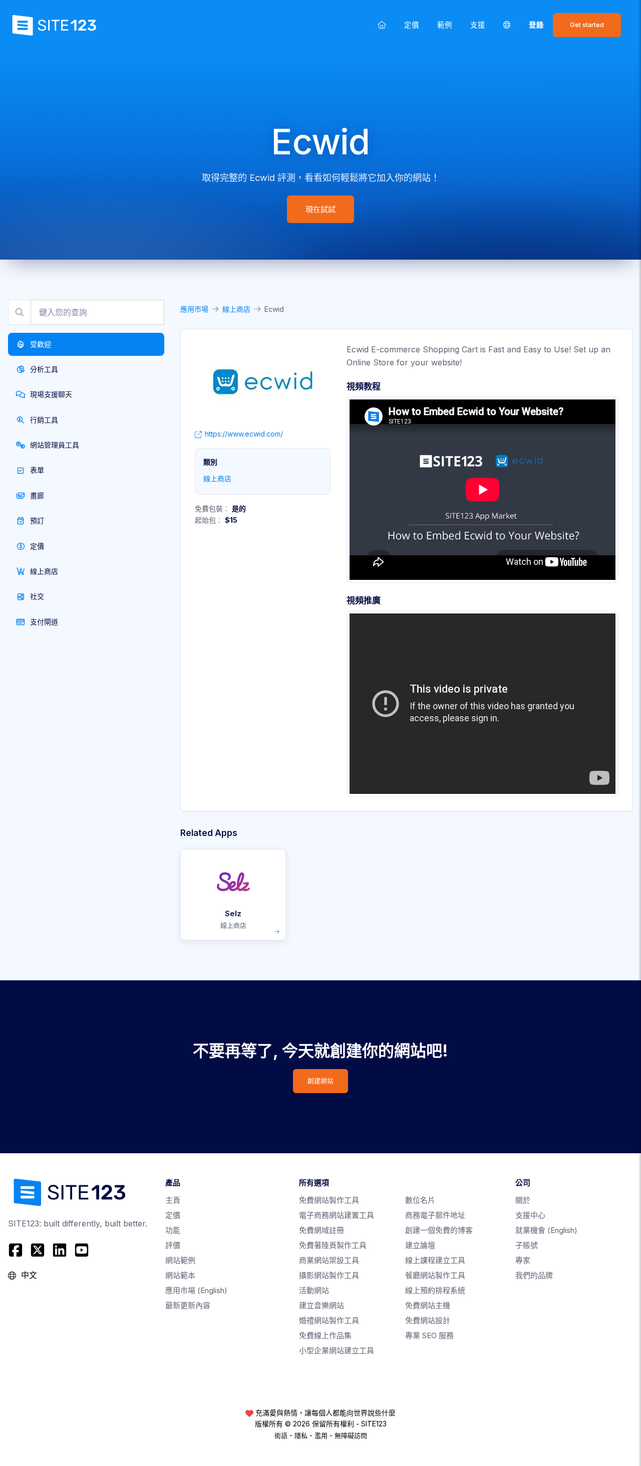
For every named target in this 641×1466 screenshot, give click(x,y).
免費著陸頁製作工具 (333, 1245)
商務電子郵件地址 (435, 1215)
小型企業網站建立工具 (336, 1350)
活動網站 (314, 1290)
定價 (411, 25)
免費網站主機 (427, 1305)
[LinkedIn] (60, 1250)
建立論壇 (420, 1245)
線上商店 (236, 309)
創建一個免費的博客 (439, 1230)
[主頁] (382, 25)
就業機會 (546, 1230)
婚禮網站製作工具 (329, 1320)
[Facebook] (17, 1250)
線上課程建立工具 (435, 1260)
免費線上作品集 (325, 1335)
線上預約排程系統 (435, 1290)
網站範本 (180, 1275)
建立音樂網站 (321, 1305)
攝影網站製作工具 (329, 1275)
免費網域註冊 (321, 1230)
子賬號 (526, 1245)
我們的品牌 (534, 1275)
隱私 (300, 1435)
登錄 (536, 25)
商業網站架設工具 (329, 1260)
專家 (522, 1260)
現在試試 (320, 209)
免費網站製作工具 (329, 1200)
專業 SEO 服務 (429, 1335)
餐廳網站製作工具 (435, 1275)
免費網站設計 (427, 1320)
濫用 (321, 1435)
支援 (477, 25)
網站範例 (180, 1260)
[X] (38, 1250)
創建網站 (320, 1081)
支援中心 (530, 1215)
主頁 (172, 1200)
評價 (172, 1245)
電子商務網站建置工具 (336, 1215)
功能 (172, 1230)
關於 (522, 1200)
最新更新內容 (187, 1305)
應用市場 (194, 309)
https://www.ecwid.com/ (244, 434)
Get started (587, 25)
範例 (444, 25)
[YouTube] (82, 1250)
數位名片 (420, 1200)
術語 (280, 1435)
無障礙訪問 (351, 1435)
